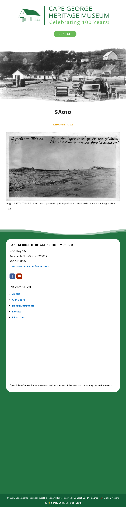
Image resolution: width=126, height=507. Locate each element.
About (16, 293)
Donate (16, 311)
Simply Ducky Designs (62, 502)
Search (65, 34)
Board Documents (23, 305)
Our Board (18, 299)
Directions (18, 317)
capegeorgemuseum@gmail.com (29, 265)
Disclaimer (92, 498)
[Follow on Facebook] (12, 276)
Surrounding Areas (63, 124)
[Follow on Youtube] (19, 276)
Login (79, 502)
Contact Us (79, 498)
